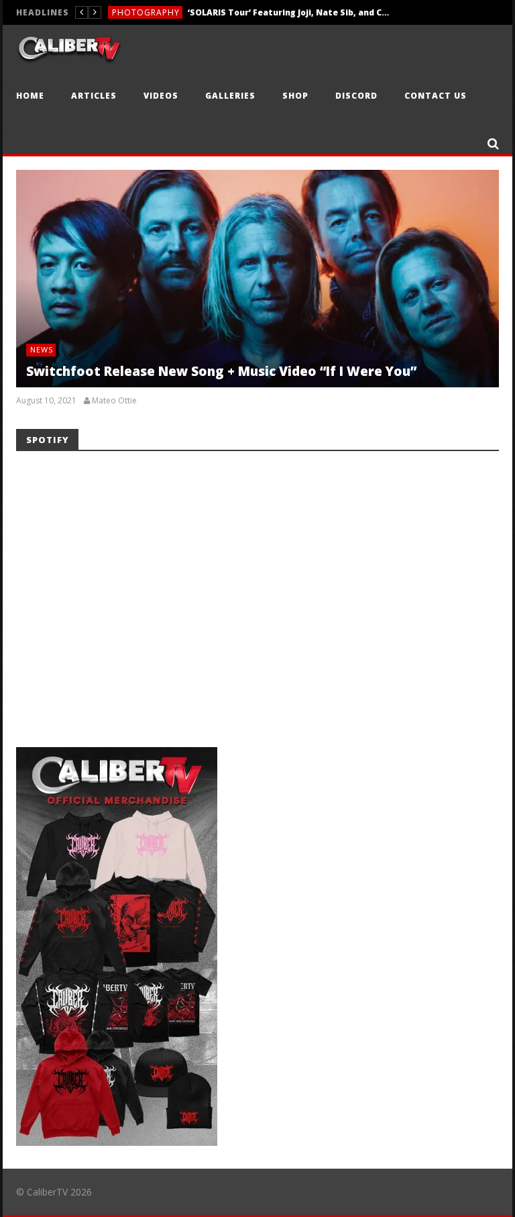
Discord (356, 95)
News (41, 349)
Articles (94, 95)
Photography (146, 9)
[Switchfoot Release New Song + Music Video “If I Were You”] (257, 278)
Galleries (230, 95)
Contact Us (435, 95)
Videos (161, 95)
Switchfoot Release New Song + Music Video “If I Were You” (221, 371)
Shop (295, 95)
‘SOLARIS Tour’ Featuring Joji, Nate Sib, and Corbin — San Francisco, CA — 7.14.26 (288, 9)
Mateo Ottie (114, 400)
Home (30, 95)
